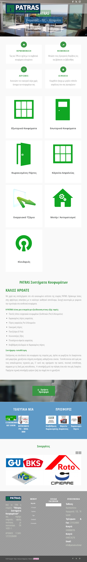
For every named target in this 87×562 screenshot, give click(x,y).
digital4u (36, 559)
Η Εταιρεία (33, 507)
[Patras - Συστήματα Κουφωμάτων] (23, 8)
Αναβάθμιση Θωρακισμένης (52, 427)
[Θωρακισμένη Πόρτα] (76, 420)
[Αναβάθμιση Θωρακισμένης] (51, 420)
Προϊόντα (33, 511)
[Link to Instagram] (79, 1)
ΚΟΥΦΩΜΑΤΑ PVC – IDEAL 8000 (23, 429)
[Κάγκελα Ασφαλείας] (63, 420)
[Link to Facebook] (72, 1)
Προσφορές (33, 519)
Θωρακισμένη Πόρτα (76, 427)
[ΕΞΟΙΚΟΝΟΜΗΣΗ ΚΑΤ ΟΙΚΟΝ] (11, 418)
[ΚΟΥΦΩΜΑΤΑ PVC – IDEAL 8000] (23, 420)
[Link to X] (76, 1)
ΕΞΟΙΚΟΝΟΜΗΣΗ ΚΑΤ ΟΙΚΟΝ (12, 424)
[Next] (85, 18)
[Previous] (2, 18)
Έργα (33, 515)
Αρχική (33, 503)
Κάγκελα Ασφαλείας (63, 427)
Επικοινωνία (33, 523)
